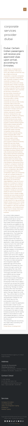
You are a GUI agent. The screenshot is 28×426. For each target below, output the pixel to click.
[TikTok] (14, 421)
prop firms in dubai (18, 202)
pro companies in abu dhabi (14, 169)
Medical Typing (6, 409)
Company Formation (7, 402)
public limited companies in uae (13, 204)
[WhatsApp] (23, 421)
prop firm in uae (12, 200)
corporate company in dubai (14, 79)
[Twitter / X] (16, 421)
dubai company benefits (14, 124)
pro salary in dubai (9, 186)
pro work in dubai (13, 193)
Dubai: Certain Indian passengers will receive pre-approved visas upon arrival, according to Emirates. (14, 57)
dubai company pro (9, 126)
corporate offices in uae (11, 89)
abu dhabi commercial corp (16, 72)
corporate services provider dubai (14, 102)
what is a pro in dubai (10, 209)
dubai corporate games (15, 133)
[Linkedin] (7, 421)
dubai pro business (18, 141)
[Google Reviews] (11, 421)
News (9, 69)
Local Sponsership (6, 404)
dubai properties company (15, 155)
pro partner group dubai (15, 185)
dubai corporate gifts (10, 134)
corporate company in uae (11, 81)
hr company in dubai (15, 164)
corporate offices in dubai (16, 88)
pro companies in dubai (11, 171)
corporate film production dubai (13, 83)
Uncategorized (16, 69)
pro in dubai (11, 183)
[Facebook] (5, 421)
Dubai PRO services (9, 143)
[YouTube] (18, 421)
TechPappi (17, 423)
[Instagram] (9, 421)
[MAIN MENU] (25, 9)
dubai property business (11, 159)
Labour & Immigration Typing (10, 405)
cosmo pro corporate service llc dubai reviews (13, 110)
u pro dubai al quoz (18, 207)
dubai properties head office (12, 157)
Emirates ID (4, 407)
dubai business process (10, 119)
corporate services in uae (11, 100)
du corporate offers (15, 117)
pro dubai (9, 178)
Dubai (5, 69)
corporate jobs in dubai (10, 84)
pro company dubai (14, 174)
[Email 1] (20, 421)
